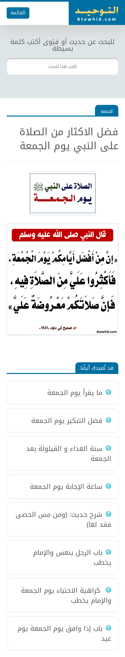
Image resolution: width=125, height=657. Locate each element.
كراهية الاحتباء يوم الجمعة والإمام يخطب (66, 595)
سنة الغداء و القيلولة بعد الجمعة (68, 453)
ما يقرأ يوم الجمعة (74, 392)
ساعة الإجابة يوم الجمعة (66, 486)
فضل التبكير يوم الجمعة (66, 420)
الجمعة (107, 111)
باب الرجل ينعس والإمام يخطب (72, 557)
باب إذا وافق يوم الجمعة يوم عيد (64, 633)
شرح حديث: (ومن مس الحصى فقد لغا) (63, 519)
